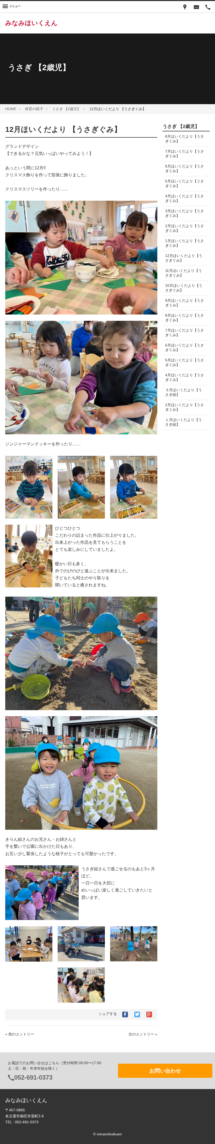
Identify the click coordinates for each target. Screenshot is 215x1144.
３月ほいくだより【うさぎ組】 (183, 392)
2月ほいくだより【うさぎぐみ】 (184, 228)
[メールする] (196, 7)
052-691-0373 (33, 1077)
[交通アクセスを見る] (184, 7)
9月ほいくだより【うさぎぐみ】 (184, 302)
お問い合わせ (165, 1071)
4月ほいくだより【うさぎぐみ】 (184, 198)
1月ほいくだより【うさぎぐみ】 (184, 243)
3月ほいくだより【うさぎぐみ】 (184, 213)
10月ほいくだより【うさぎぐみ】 (183, 287)
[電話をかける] (208, 7)
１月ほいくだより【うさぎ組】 (183, 422)
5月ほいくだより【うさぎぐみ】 (184, 183)
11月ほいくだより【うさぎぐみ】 (183, 272)
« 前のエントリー (19, 1034)
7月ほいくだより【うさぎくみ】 (184, 332)
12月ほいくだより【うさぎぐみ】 (183, 258)
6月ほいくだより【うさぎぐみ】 (184, 168)
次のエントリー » (142, 1034)
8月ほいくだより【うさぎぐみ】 (184, 138)
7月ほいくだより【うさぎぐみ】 (184, 153)
